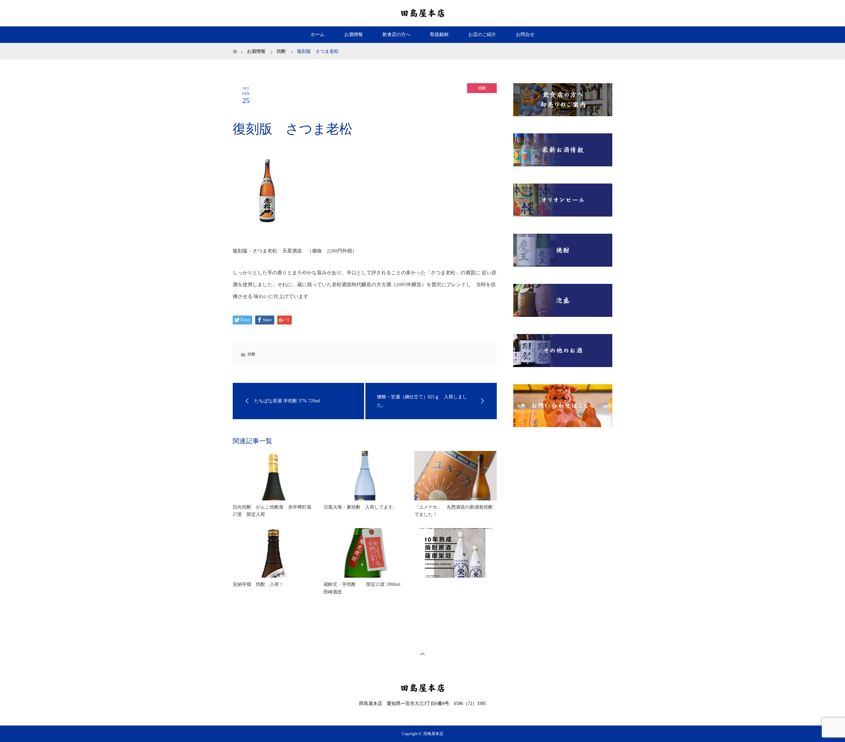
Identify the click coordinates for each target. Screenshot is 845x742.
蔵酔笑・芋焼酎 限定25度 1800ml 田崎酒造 (361, 588)
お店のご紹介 (482, 34)
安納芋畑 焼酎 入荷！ (258, 584)
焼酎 (482, 88)
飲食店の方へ (396, 34)
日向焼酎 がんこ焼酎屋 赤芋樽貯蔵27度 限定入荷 (272, 511)
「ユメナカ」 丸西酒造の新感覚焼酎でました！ (453, 511)
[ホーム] (235, 45)
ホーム (317, 34)
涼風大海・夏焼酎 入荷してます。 (360, 507)
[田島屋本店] (422, 13)
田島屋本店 (433, 733)
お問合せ (525, 34)
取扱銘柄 (439, 34)
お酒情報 (353, 34)
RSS (606, 12)
